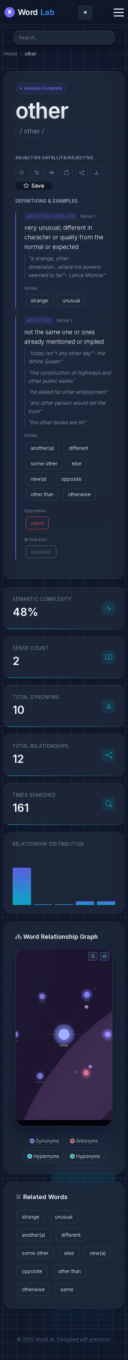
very (30, 227)
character (37, 237)
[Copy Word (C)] (66, 173)
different (74, 227)
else (77, 463)
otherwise (79, 494)
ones (88, 332)
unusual (49, 227)
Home (10, 53)
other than (42, 494)
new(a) (39, 479)
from (86, 237)
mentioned (60, 341)
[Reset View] (92, 956)
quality (69, 237)
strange (39, 300)
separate (41, 552)
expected (66, 246)
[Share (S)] (81, 173)
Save (37, 185)
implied (94, 341)
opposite (71, 479)
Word (36, 12)
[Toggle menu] (119, 12)
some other (44, 463)
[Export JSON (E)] (96, 173)
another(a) (42, 448)
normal (33, 246)
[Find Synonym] (21, 173)
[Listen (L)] (51, 173)
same (52, 332)
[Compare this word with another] (36, 173)
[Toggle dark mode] (85, 12)
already (34, 341)
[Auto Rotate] (104, 956)
